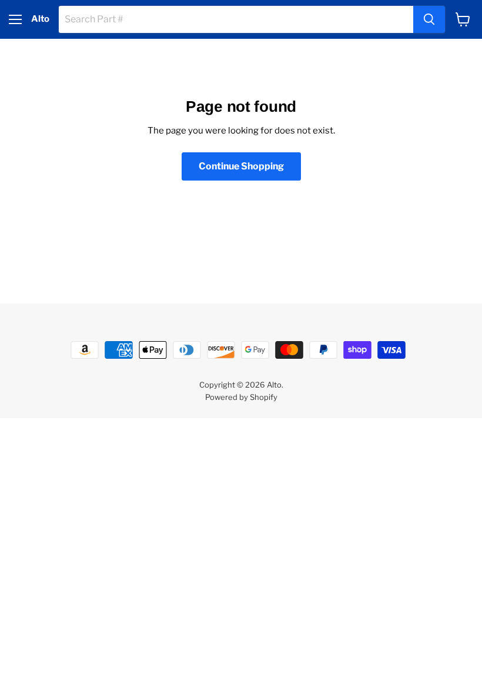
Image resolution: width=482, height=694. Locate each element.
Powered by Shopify (241, 397)
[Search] (429, 19)
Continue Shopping (241, 166)
